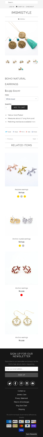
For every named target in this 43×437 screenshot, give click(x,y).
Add (29, 132)
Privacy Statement (21, 398)
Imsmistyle (21, 13)
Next (34, 139)
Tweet (9, 132)
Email (35, 132)
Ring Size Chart (21, 406)
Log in (11, 6)
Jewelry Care (21, 394)
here (33, 122)
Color (7, 95)
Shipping (21, 409)
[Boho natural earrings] (21, 38)
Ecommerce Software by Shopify (27, 416)
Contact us (21, 391)
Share (16, 132)
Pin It (22, 132)
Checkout (30, 6)
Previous (10, 139)
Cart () (21, 6)
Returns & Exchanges (21, 402)
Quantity (8, 104)
